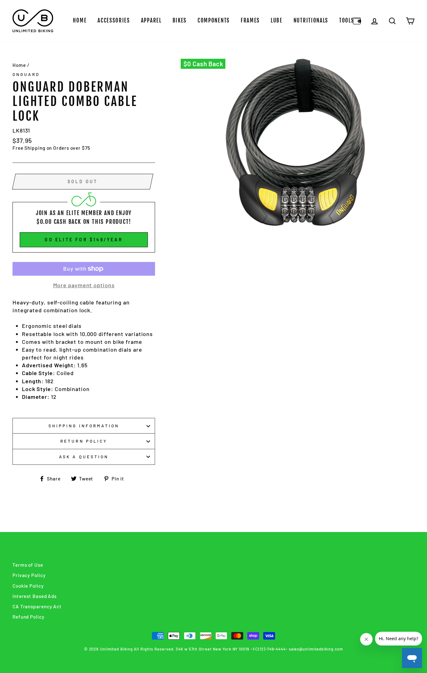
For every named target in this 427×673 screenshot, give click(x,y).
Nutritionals (311, 20)
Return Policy (83, 441)
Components (214, 20)
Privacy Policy (29, 575)
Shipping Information (83, 425)
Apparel (151, 20)
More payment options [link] (84, 285)
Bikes (180, 20)
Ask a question (83, 456)
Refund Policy (28, 617)
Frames (250, 20)
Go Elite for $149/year (84, 239)
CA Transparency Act (37, 606)
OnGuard (26, 74)
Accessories (114, 20)
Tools (346, 20)
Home (80, 20)
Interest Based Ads (35, 596)
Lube (277, 20)
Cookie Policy (28, 586)
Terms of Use (28, 565)
